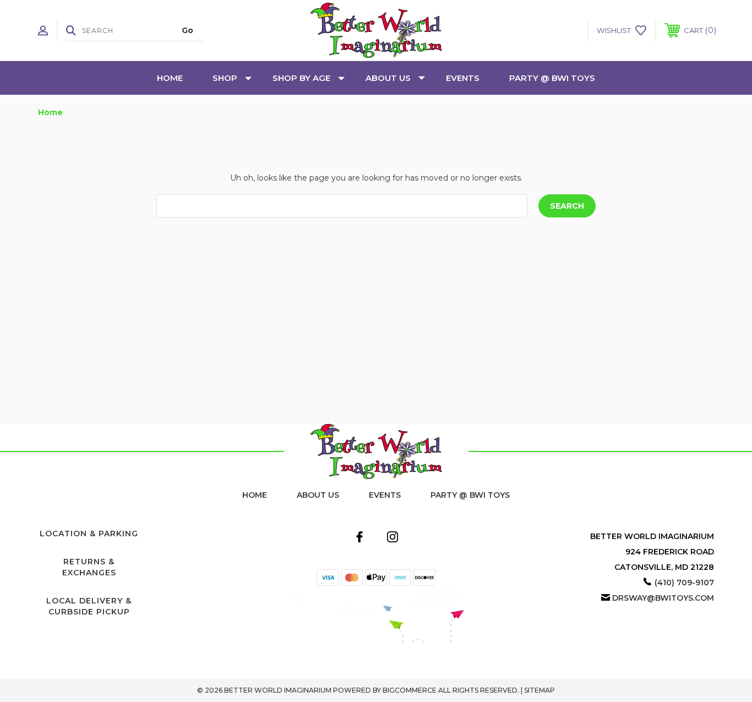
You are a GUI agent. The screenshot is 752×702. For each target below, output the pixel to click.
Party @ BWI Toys (552, 78)
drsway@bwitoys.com (663, 598)
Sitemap (539, 690)
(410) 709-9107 (684, 582)
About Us (388, 78)
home (254, 495)
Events (462, 78)
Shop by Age (301, 78)
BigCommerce (410, 690)
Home (170, 78)
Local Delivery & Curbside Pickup (89, 606)
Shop (224, 78)
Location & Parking (89, 533)
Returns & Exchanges (89, 567)
